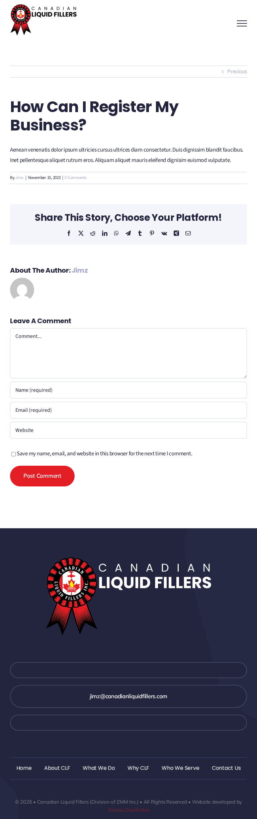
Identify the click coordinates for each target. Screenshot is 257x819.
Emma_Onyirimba (128, 810)
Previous (237, 72)
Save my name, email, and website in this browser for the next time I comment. (104, 454)
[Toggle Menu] (242, 23)
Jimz (19, 178)
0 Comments (75, 178)
